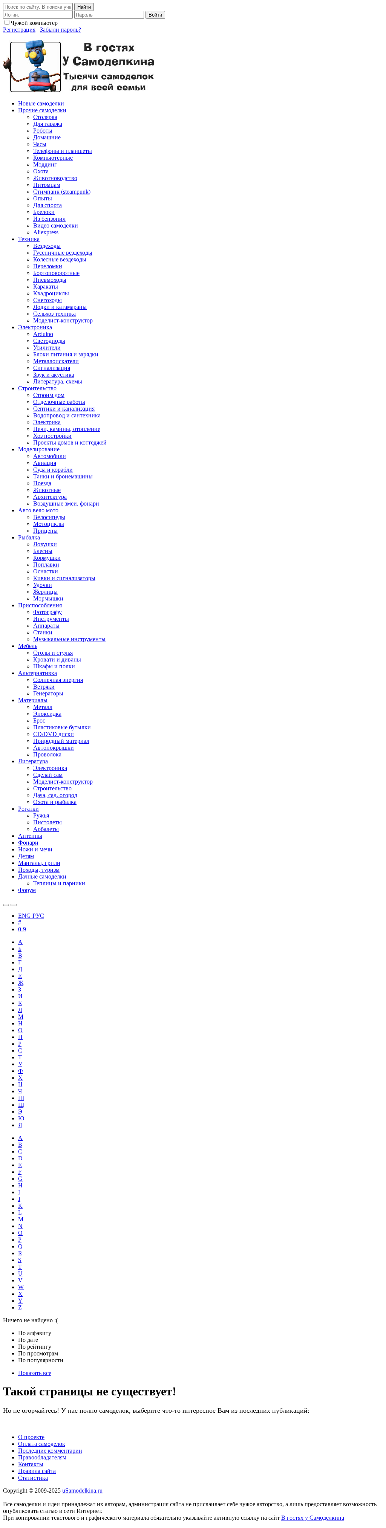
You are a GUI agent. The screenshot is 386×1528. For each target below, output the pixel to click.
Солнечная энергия (58, 680)
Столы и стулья (53, 652)
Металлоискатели (56, 361)
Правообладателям (42, 1457)
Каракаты (45, 286)
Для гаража (47, 124)
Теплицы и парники (59, 883)
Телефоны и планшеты (62, 151)
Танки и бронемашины (63, 476)
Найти (84, 7)
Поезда (42, 483)
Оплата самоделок (41, 1444)
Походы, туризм (39, 869)
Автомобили (49, 456)
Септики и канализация (64, 408)
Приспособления (40, 605)
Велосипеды (49, 517)
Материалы (32, 700)
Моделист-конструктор (63, 320)
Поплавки (46, 564)
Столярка (45, 117)
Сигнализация (51, 368)
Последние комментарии (50, 1450)
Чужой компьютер (34, 23)
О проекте (31, 1437)
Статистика (33, 1478)
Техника (29, 239)
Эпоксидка (47, 714)
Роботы (42, 130)
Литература (33, 761)
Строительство (37, 388)
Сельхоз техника (54, 313)
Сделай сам (48, 775)
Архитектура (50, 497)
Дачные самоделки (42, 876)
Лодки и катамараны (60, 307)
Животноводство (55, 178)
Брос (39, 720)
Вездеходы (47, 246)
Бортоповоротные (56, 273)
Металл (42, 707)
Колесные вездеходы (59, 259)
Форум (27, 890)
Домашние (47, 137)
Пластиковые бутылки (62, 727)
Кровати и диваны (57, 659)
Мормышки (48, 598)
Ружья (41, 815)
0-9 (22, 929)
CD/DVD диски (53, 734)
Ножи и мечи (35, 849)
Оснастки (45, 571)
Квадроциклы (51, 293)
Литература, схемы (57, 381)
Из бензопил (49, 218)
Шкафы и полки (54, 666)
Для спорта (47, 205)
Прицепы (45, 530)
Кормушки (47, 558)
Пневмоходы (49, 280)
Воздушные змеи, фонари (66, 503)
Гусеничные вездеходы (62, 252)
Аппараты (46, 625)
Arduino (43, 334)
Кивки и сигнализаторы (64, 578)
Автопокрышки (53, 747)
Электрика (47, 422)
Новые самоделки (41, 103)
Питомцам (46, 185)
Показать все (34, 1373)
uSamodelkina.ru (82, 1490)
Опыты (42, 198)
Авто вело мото (38, 510)
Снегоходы (47, 300)
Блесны (42, 551)
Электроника (35, 327)
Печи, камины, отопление (66, 429)
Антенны (30, 836)
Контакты (30, 1464)
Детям (26, 856)
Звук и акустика (53, 374)
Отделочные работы (59, 402)
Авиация (44, 463)
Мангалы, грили (39, 863)
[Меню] (14, 905)
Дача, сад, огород (55, 795)
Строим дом (48, 395)
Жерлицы (45, 591)
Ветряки (44, 686)
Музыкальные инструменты (69, 639)
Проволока (47, 754)
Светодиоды (49, 341)
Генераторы (48, 693)
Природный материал (61, 741)
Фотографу (47, 612)
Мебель (27, 646)
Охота (41, 171)
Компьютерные (53, 157)
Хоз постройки (52, 435)
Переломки (47, 266)
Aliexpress (45, 232)
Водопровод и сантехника (67, 415)
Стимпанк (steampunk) (61, 191)
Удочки (42, 585)
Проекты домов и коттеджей (70, 442)
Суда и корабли (53, 469)
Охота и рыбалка (55, 802)
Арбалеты (46, 829)
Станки (42, 632)
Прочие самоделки (42, 110)
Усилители (47, 347)
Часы (39, 144)
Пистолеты (47, 822)
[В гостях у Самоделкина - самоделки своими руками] (79, 90)
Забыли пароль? (60, 29)
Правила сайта (37, 1471)
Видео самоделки (55, 225)
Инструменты (51, 619)
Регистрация (19, 29)
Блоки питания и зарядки (65, 354)
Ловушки (45, 544)
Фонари (28, 842)
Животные (47, 490)
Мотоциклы (48, 524)
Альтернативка (37, 673)
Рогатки (28, 808)
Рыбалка (29, 537)
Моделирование (39, 449)
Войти (155, 15)
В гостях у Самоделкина (312, 1517)
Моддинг (45, 164)
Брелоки (44, 212)
